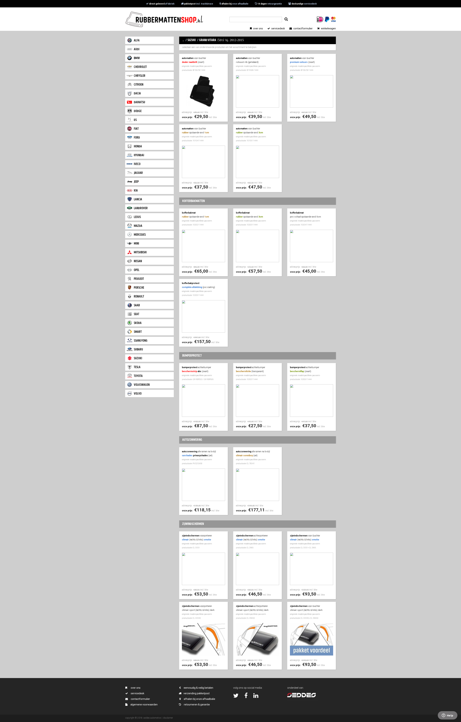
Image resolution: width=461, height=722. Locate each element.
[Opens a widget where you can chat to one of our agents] (447, 715)
